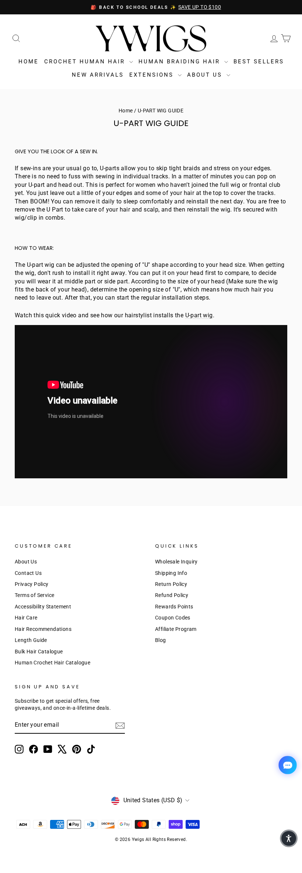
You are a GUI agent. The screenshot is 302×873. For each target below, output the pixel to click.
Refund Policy (171, 595)
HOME (28, 61)
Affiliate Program (176, 629)
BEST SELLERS (258, 61)
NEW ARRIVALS (98, 74)
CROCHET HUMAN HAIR (85, 61)
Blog (160, 640)
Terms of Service (34, 595)
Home (126, 111)
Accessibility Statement (43, 607)
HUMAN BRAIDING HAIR (180, 61)
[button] (289, 838)
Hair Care (26, 618)
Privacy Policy (32, 584)
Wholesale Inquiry (176, 562)
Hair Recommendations (43, 629)
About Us (26, 562)
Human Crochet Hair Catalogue (52, 663)
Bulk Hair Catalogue (39, 651)
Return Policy (171, 584)
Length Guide (31, 640)
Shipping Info (171, 573)
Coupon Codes (172, 618)
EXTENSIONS (152, 74)
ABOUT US (206, 74)
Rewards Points (174, 607)
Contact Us (28, 573)
